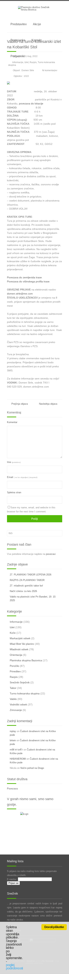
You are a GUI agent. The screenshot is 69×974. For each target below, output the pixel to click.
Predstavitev (18, 24)
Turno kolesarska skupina (25, 693)
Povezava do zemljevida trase (24, 277)
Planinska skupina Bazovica (26, 660)
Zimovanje (16, 710)
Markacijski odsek (20, 638)
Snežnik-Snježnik (20, 682)
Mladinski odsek (19, 649)
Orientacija (16, 654)
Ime (14, 462)
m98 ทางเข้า (16, 749)
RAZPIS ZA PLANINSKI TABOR (27, 580)
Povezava (12, 788)
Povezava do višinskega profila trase (28, 281)
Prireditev (15, 671)
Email (22, 477)
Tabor (13, 687)
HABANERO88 (18, 758)
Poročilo (14, 665)
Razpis (33, 62)
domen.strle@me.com (20, 293)
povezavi (51, 554)
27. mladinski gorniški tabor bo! (26, 585)
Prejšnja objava (19, 403)
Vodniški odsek (18, 704)
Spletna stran (14, 492)
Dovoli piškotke (54, 927)
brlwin (13, 740)
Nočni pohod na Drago (32, 768)
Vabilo (13, 699)
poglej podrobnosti (14, 966)
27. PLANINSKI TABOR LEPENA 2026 (30, 574)
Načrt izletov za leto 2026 (23, 591)
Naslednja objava (49, 403)
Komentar (12, 422)
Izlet (26, 62)
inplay (13, 731)
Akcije (37, 24)
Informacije (17, 62)
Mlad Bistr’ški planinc (22, 643)
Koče (13, 632)
